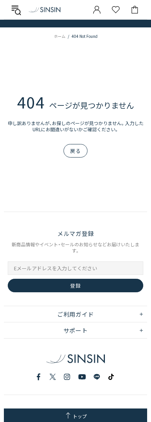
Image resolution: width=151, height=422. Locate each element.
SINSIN (44, 9)
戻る (75, 150)
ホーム (59, 36)
